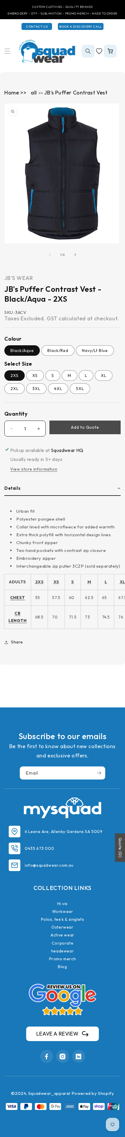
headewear (62, 951)
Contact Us (37, 26)
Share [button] (17, 642)
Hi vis (62, 903)
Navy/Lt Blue (95, 350)
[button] (7, 51)
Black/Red (57, 350)
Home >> (15, 92)
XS (35, 375)
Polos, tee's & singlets (62, 919)
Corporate (62, 943)
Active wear (62, 935)
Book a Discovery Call (80, 26)
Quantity (15, 413)
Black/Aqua (22, 350)
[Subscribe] (98, 773)
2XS (14, 375)
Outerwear (62, 927)
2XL (14, 388)
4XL (58, 388)
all (34, 92)
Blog (62, 966)
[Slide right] (75, 254)
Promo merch (62, 958)
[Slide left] (49, 254)
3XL (36, 388)
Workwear (62, 911)
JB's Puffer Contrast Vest (75, 92)
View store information (33, 469)
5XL (80, 388)
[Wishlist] (99, 51)
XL (103, 375)
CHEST (17, 597)
